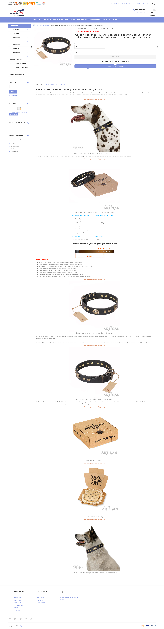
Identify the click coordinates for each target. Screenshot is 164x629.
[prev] (32, 47)
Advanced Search (14, 95)
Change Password (41, 600)
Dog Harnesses (15, 146)
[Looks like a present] (94, 489)
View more (13, 114)
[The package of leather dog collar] (94, 433)
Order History (40, 597)
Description (38, 84)
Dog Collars (39, 25)
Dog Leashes (14, 151)
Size (75, 43)
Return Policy (17, 602)
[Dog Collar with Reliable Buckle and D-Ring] (94, 372)
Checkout (137, 3)
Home (34, 25)
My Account (127, 3)
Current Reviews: (79, 69)
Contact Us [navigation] (116, 3)
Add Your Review (90, 69)
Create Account (41, 602)
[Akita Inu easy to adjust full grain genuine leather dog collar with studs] (94, 545)
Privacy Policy (17, 600)
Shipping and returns (51, 84)
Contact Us (141, 13)
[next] (157, 47)
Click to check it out (115, 66)
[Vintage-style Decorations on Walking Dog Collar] (94, 185)
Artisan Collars (46, 25)
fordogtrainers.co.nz (24, 626)
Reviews (63, 84)
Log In (146, 3)
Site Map (16, 607)
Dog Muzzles (14, 148)
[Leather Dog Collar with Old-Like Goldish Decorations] (94, 306)
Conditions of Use (18, 605)
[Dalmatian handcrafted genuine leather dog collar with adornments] (94, 126)
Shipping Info (17, 597)
